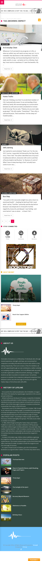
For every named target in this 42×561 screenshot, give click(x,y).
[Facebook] (21, 549)
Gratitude (5, 93)
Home (2, 18)
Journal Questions (9, 193)
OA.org (25, 547)
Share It (5, 144)
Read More (7, 69)
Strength (35, 545)
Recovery (5, 44)
